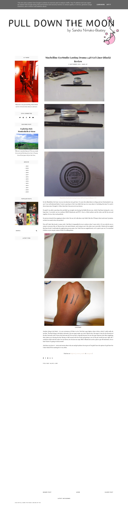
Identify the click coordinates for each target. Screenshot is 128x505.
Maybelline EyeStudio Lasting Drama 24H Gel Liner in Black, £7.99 (78, 198)
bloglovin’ (73, 353)
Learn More (101, 4)
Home (78, 492)
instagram (89, 353)
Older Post (109, 492)
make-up (85, 64)
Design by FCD (37, 502)
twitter (78, 353)
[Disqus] (78, 416)
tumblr (83, 353)
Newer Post (47, 492)
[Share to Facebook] (45, 358)
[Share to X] (43, 358)
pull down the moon (25, 502)
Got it (109, 4)
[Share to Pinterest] (47, 358)
